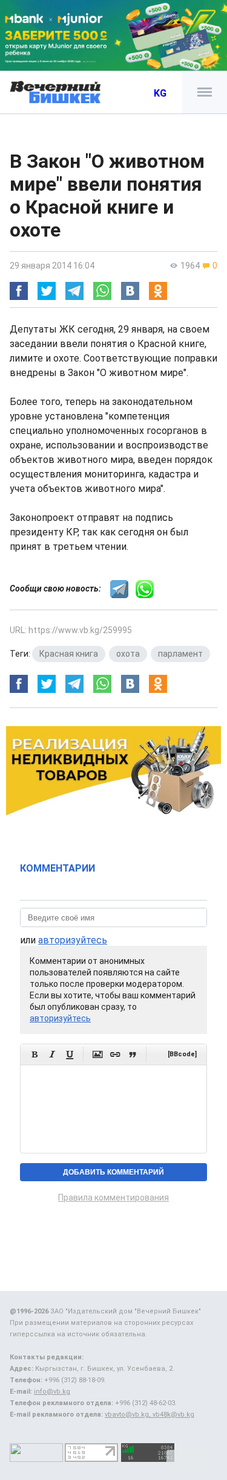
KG (160, 93)
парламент (180, 654)
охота (128, 654)
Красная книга (68, 654)
